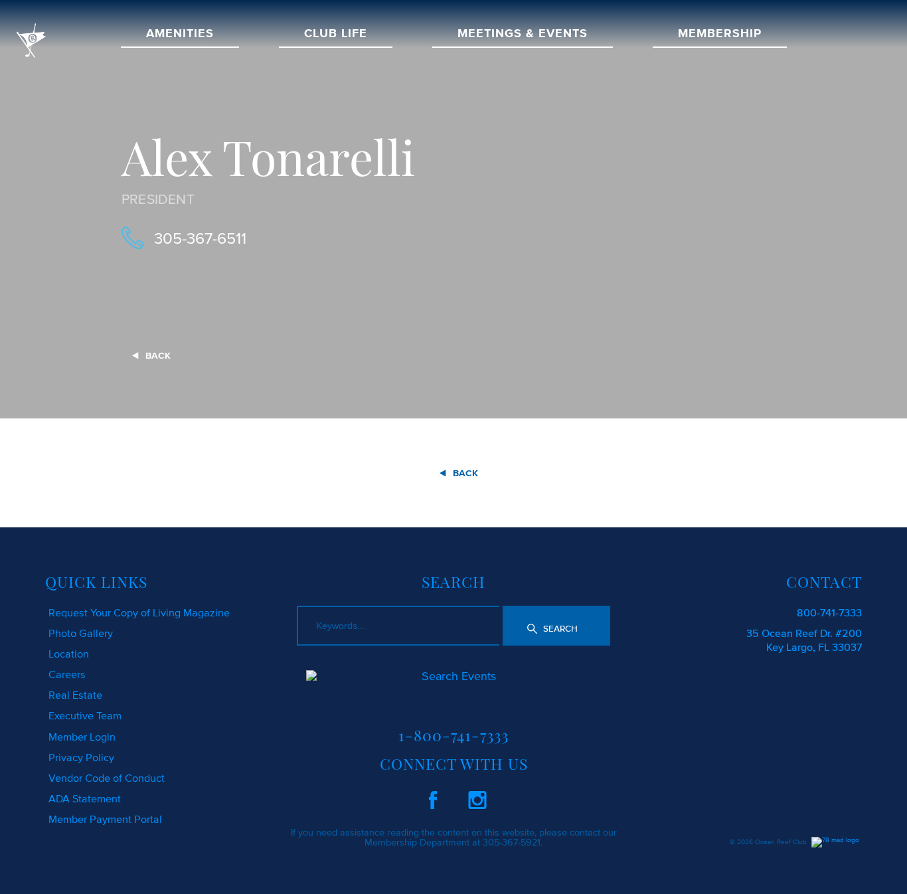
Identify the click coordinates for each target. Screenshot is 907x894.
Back (158, 356)
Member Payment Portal (105, 819)
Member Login (82, 737)
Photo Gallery (80, 633)
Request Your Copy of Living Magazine (139, 612)
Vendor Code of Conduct (106, 778)
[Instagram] (477, 798)
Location (68, 654)
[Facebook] (433, 798)
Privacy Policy (81, 757)
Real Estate (75, 695)
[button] (556, 626)
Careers (67, 674)
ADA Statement (84, 798)
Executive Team (85, 715)
